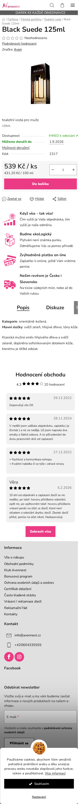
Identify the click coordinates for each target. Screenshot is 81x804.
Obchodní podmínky (19, 564)
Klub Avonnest (15, 570)
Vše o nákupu (14, 557)
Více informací (55, 773)
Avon (18, 49)
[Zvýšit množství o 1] (73, 170)
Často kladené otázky (20, 595)
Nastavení (39, 797)
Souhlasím (41, 784)
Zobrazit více (40, 531)
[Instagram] (19, 657)
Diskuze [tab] (55, 307)
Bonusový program (18, 576)
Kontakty (10, 614)
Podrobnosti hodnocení (19, 43)
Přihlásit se (19, 743)
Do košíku (40, 184)
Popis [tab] (23, 307)
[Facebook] (9, 657)
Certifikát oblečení (17, 589)
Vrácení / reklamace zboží (23, 601)
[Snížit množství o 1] (53, 170)
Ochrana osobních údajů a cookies (29, 582)
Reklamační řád (15, 608)
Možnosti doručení (15, 148)
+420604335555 (28, 644)
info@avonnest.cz (28, 635)
